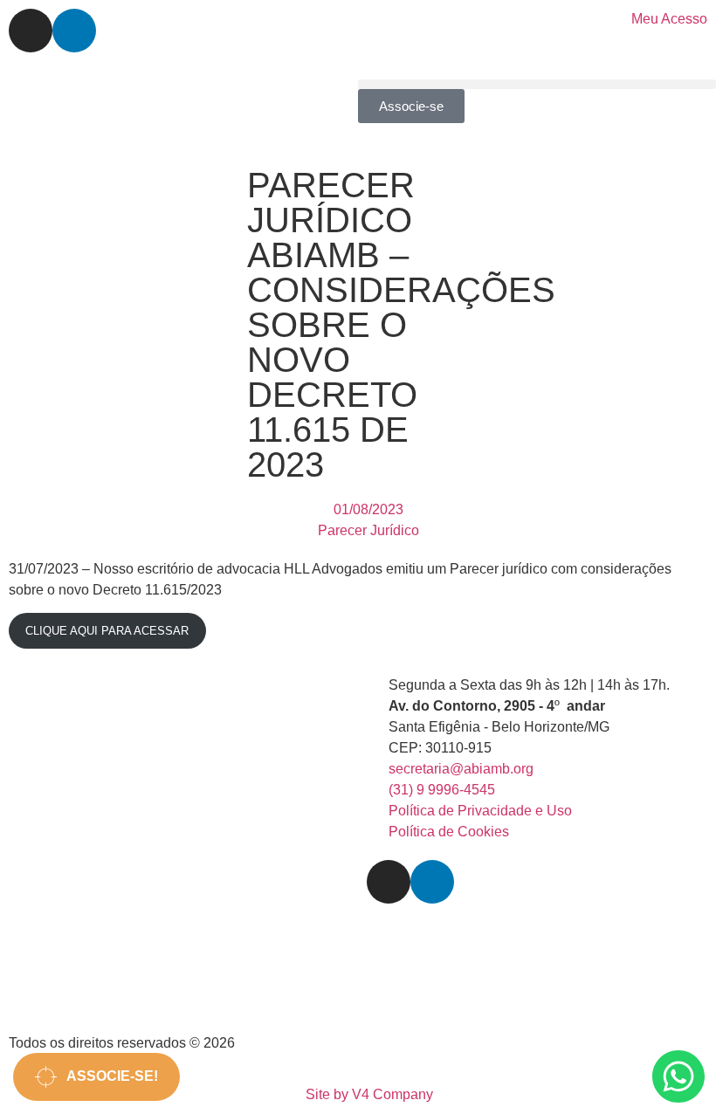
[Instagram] (30, 30)
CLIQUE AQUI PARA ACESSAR (107, 630)
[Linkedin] (74, 30)
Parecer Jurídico (368, 530)
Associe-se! (107, 1076)
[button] (537, 84)
